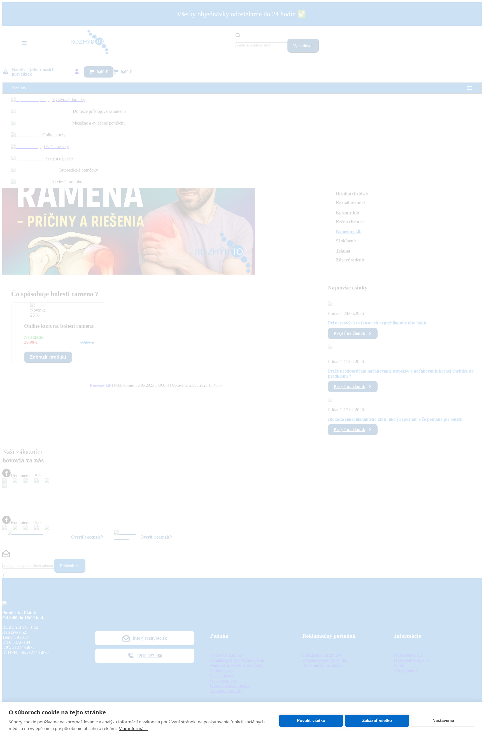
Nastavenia (443, 720)
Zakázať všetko (377, 720)
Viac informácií (133, 728)
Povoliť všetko (311, 720)
